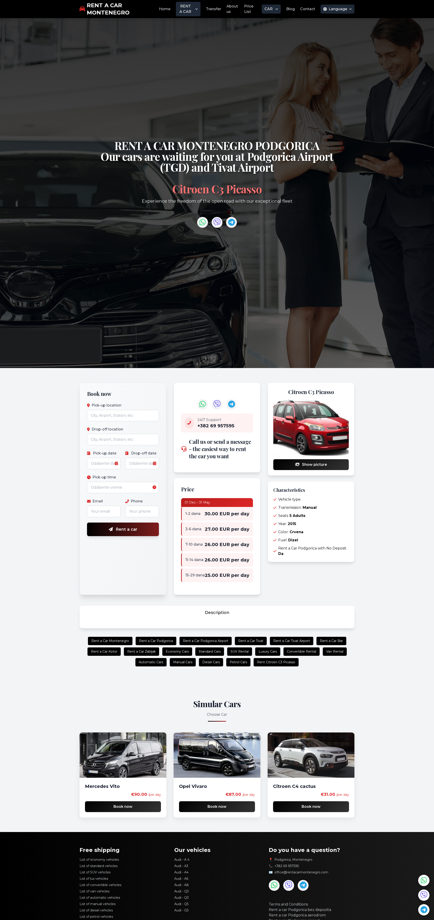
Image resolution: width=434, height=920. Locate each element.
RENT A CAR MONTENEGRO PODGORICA (217, 145)
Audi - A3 (181, 866)
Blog (290, 9)
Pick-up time (104, 477)
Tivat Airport (243, 167)
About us (232, 9)
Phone (137, 501)
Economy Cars (177, 651)
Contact (307, 9)
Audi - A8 (181, 885)
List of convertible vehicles (100, 885)
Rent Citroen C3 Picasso (276, 662)
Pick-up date (104, 453)
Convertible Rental (301, 651)
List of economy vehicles (99, 860)
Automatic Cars (151, 662)
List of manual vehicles (98, 904)
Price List (248, 9)
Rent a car (126, 529)
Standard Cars (210, 651)
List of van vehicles (94, 891)
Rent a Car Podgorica (156, 641)
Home (164, 9)
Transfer (213, 9)
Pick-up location (106, 405)
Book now (122, 806)
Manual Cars (182, 662)
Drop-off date (143, 453)
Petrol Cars (238, 662)
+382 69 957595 (286, 866)
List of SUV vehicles (95, 872)
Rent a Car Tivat (250, 641)
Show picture (314, 464)
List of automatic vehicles (100, 898)
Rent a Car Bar (331, 641)
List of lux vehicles (94, 879)
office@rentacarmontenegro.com (301, 872)
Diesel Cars (211, 662)
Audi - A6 (181, 879)
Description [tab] (217, 612)
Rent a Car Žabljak (141, 651)
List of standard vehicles (99, 866)
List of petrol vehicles (96, 917)
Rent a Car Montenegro (110, 641)
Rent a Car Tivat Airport (291, 641)
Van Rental (334, 651)
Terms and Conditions (288, 904)
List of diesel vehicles (96, 910)
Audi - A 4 (181, 860)
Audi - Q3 (181, 891)
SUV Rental (240, 651)
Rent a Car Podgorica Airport (205, 641)
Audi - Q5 (181, 904)
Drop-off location (107, 429)
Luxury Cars (268, 651)
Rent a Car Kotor (104, 651)
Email (97, 501)
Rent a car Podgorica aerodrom (297, 915)
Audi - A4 (181, 872)
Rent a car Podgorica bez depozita (300, 910)
